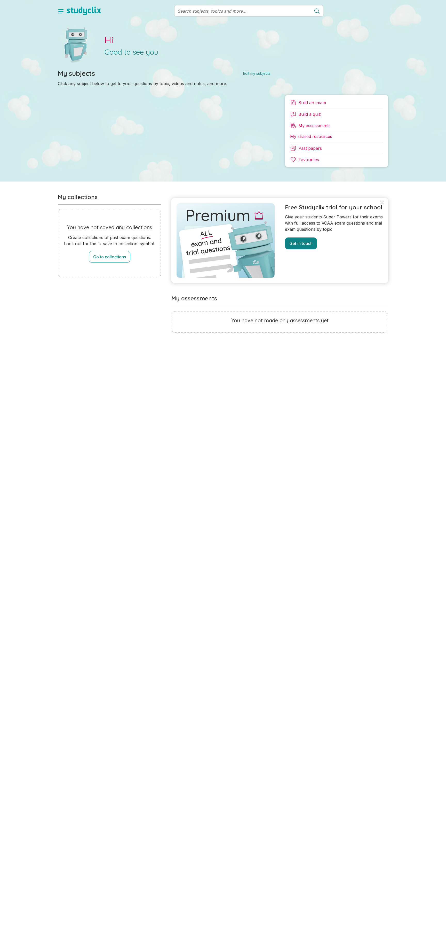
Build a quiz (309, 114)
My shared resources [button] (311, 136)
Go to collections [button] (109, 256)
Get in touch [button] (301, 243)
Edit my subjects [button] (256, 73)
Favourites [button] (308, 159)
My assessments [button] (314, 125)
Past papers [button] (310, 148)
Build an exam (312, 102)
